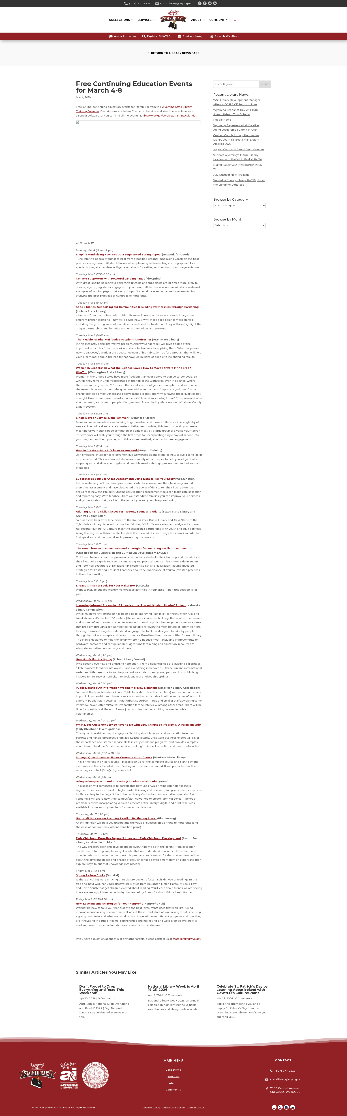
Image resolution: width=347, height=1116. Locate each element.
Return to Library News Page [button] (175, 53)
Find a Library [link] (193, 36)
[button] (200, 3)
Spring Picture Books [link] (90, 875)
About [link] (173, 1083)
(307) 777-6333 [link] (140, 3)
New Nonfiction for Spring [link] (94, 659)
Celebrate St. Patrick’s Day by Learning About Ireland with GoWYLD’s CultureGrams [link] (242, 989)
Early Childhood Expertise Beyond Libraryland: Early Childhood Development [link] (128, 838)
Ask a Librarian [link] (125, 36)
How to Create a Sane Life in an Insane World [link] (107, 450)
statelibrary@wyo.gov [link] (176, 3)
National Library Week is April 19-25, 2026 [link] (173, 988)
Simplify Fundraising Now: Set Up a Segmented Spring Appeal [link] (118, 254)
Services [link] (173, 1076)
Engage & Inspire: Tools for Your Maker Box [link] (105, 585)
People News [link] (222, 119)
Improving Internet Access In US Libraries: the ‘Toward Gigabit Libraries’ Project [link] (131, 605)
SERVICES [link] (145, 20)
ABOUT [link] (196, 20)
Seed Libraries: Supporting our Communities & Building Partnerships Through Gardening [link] (137, 307)
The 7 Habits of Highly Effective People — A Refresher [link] (113, 339)
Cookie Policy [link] (196, 1107)
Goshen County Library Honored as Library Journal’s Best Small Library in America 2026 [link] (237, 140)
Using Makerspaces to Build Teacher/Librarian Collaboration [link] (117, 781)
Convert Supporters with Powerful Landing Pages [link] (110, 278)
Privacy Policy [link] (151, 1107)
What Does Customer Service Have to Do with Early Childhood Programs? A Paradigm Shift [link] (138, 724)
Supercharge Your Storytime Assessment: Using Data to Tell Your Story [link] (125, 478)
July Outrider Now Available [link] (231, 174)
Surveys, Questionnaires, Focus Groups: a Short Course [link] (114, 757)
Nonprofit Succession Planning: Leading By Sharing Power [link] (116, 818)
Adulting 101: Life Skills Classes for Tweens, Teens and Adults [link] (118, 511)
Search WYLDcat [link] (227, 36)
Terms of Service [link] (173, 1107)
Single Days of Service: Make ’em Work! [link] (103, 418)
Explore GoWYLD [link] (159, 36)
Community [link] (173, 1089)
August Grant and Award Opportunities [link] (238, 149)
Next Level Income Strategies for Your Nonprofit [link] (109, 903)
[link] (127, 3)
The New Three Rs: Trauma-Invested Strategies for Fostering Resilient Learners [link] (131, 548)
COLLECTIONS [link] (119, 20)
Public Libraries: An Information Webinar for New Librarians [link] (116, 687)
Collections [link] (173, 1069)
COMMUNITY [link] (218, 20)
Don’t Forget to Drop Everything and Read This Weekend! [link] (101, 989)
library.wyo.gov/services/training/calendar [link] (169, 115)
